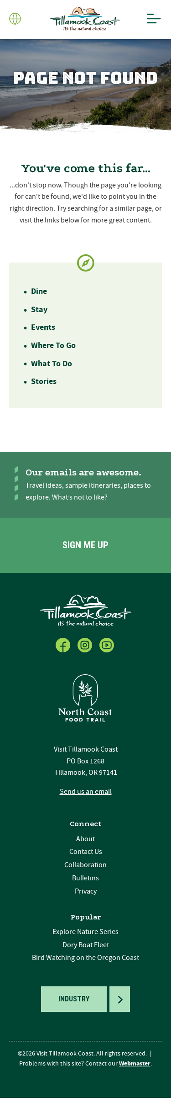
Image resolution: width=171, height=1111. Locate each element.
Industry (73, 999)
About (85, 838)
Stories (44, 381)
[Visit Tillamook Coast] (85, 19)
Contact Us (85, 851)
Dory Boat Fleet (85, 944)
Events (43, 327)
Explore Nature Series (85, 931)
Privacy (86, 891)
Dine (39, 291)
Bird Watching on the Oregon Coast (85, 957)
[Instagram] (86, 643)
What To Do (51, 363)
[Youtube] (107, 643)
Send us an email (86, 791)
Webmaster (134, 1063)
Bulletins (85, 878)
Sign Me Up (85, 545)
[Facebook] (64, 643)
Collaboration (85, 864)
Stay (39, 309)
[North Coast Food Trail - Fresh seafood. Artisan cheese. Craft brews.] (85, 698)
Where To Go (53, 345)
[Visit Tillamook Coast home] (85, 610)
